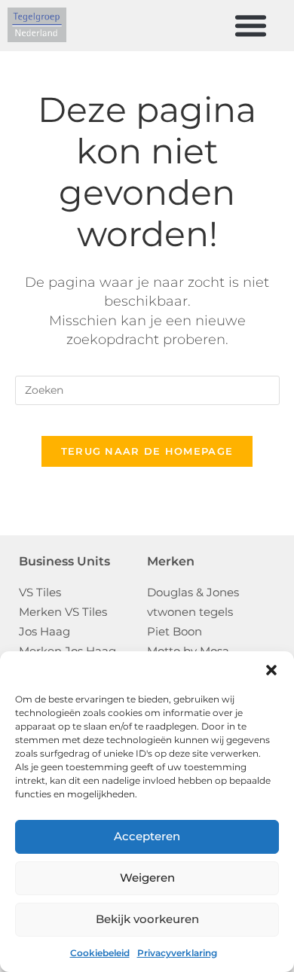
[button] (271, 670)
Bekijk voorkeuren (147, 919)
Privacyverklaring (177, 952)
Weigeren (147, 877)
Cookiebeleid (100, 952)
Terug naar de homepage (147, 451)
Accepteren (147, 836)
